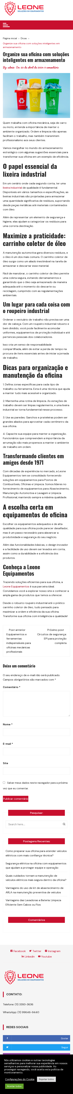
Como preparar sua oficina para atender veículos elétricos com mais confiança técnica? (36, 853)
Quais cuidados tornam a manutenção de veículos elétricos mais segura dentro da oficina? (36, 878)
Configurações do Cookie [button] (19, 1079)
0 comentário (51, 67)
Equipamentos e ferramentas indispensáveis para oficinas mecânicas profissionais (18, 643)
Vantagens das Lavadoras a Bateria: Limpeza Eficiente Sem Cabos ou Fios (33, 902)
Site (5, 763)
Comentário (11, 687)
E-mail (8, 744)
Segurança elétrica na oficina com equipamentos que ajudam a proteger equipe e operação (36, 866)
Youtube (46, 956)
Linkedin (29, 956)
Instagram (53, 951)
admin (11, 67)
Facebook (19, 951)
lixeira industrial (12, 187)
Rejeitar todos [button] (46, 1079)
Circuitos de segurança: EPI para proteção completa (52, 639)
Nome (8, 724)
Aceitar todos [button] (14, 1086)
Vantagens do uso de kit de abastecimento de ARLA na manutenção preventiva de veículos (34, 890)
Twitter (36, 951)
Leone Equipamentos (16, 586)
